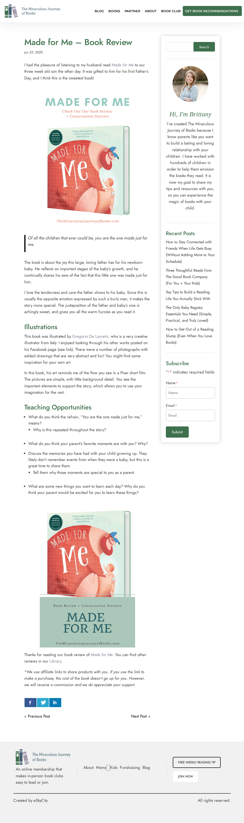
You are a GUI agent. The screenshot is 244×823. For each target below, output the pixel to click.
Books (114, 11)
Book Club (171, 11)
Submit (177, 432)
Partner (132, 11)
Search (204, 47)
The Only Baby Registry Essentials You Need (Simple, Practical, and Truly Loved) (189, 314)
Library (55, 661)
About (151, 11)
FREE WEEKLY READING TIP (196, 762)
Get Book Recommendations (211, 11)
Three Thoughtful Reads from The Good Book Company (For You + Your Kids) (189, 277)
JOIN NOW (185, 776)
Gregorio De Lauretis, (91, 336)
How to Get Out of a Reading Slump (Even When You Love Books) (190, 335)
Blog (99, 11)
